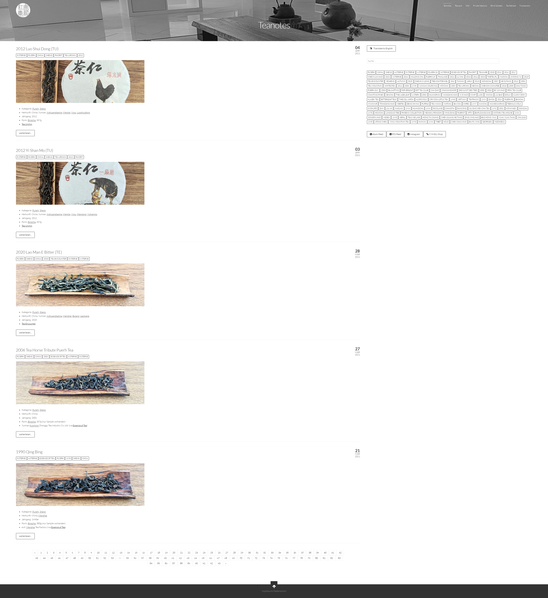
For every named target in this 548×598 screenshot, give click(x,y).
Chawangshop (449, 90)
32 (264, 552)
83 (339, 558)
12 (113, 552)
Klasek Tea (373, 99)
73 (263, 558)
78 (301, 558)
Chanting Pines (375, 95)
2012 (80, 55)
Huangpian (434, 95)
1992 (494, 108)
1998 (408, 108)
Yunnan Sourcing (428, 86)
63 (188, 558)
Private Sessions (480, 5)
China (40, 55)
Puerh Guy (373, 90)
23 (196, 552)
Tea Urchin (70, 55)
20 (174, 552)
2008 (407, 86)
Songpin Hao (374, 117)
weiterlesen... (25, 133)
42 (340, 552)
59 (157, 558)
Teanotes (447, 5)
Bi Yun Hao (499, 90)
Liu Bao (498, 95)
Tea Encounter (58, 259)
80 (316, 558)
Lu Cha (460, 77)
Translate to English (383, 48)
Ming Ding (449, 113)
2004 (489, 90)
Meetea (400, 104)
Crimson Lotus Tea (439, 99)
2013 (477, 81)
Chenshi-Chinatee (490, 86)
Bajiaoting (393, 90)
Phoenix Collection (412, 113)
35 (287, 552)
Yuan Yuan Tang (507, 117)
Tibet (438, 122)
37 (302, 552)
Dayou (491, 99)
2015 (526, 77)
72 (256, 558)
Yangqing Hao (450, 95)
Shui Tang (521, 86)
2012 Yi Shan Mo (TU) (34, 150)
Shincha (523, 108)
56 (135, 558)
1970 (370, 113)
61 (173, 558)
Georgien (487, 122)
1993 (413, 122)
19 (166, 552)
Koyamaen (511, 108)
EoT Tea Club (421, 90)
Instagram (415, 134)
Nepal (402, 117)
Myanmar (372, 104)
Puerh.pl (508, 99)
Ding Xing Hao (472, 117)
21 (181, 552)
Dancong (462, 108)
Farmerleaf (407, 90)
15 (136, 552)
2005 (511, 86)
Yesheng (390, 81)
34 (279, 552)
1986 (517, 113)
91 (204, 563)
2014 (475, 77)
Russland (438, 108)
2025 (410, 81)
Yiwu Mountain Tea (399, 122)
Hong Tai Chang (431, 117)
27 (226, 552)
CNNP (473, 95)
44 (44, 558)
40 (325, 552)
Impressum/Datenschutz (274, 591)
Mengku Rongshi (433, 113)
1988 (431, 122)
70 (241, 558)
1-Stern (415, 95)
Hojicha (379, 113)
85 (158, 563)
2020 (46, 259)
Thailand (442, 77)
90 (196, 563)
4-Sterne (72, 356)
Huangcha (418, 108)
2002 (424, 95)
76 (286, 558)
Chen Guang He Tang (451, 117)
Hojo (446, 122)
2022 (387, 77)
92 (211, 563)
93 (219, 563)
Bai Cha (457, 104)
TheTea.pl (492, 77)
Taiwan (460, 81)
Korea (466, 104)
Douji (508, 95)
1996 (428, 108)
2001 (501, 108)
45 (52, 558)
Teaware (458, 5)
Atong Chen (381, 122)
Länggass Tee (392, 113)
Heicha (475, 86)
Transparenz (524, 5)
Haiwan (422, 122)
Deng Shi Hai (413, 104)
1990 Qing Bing (29, 451)
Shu (452, 81)
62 (180, 558)
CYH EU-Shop (436, 134)
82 (331, 558)
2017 (513, 72)
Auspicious (421, 99)
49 (82, 558)
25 (211, 552)
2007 (496, 81)
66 (210, 558)
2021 (452, 77)
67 (218, 558)
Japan (469, 81)
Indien (386, 117)
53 (112, 558)
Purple (425, 104)
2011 (400, 86)
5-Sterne (21, 55)
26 (219, 552)
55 (127, 558)
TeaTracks (474, 99)
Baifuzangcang (483, 113)
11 (105, 552)
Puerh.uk (430, 77)
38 (310, 552)
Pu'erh (31, 55)
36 (295, 552)
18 (158, 552)
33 (272, 552)
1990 (68, 458)
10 (98, 552)
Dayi (382, 108)
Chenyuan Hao (375, 77)
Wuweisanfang (497, 104)
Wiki (468, 5)
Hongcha (486, 81)
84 (151, 563)
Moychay (444, 86)
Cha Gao (521, 117)
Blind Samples (496, 5)
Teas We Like (414, 117)
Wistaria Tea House (502, 113)
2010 (504, 86)
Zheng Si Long (422, 81)
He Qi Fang (506, 81)
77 (294, 558)
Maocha (504, 77)
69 (233, 558)
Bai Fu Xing (474, 122)
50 (89, 558)
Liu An (389, 108)
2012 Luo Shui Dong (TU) (37, 48)
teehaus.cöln (514, 104)
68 (225, 558)
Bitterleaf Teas (389, 99)
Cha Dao (435, 90)
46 (59, 558)
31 (257, 552)
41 (332, 552)
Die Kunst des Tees (468, 90)
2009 (453, 86)
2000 (482, 90)
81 (324, 558)
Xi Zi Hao (464, 95)
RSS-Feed (396, 134)
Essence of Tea (58, 356)
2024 (468, 77)
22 (189, 552)
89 (189, 563)
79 (309, 558)
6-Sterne (84, 259)
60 (165, 558)
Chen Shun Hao (459, 122)
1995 (394, 117)
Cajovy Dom (519, 95)
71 (248, 558)
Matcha (447, 104)
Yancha (489, 95)
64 (195, 558)
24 (204, 552)
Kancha (483, 104)
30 (249, 552)
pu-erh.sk (433, 72)
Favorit (58, 55)
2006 (46, 356)
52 (104, 558)
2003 (383, 90)
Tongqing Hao (387, 104)
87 (173, 563)
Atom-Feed (377, 134)
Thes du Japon (406, 99)
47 (67, 558)
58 (150, 558)
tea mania (436, 104)
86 (166, 563)
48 (74, 558)
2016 (506, 72)
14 (128, 552)
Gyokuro (372, 108)
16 (143, 552)
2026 (499, 99)
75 (278, 558)
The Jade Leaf (402, 95)
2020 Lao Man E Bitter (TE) (39, 252)
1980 (453, 99)
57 (142, 558)
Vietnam (462, 99)
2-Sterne (396, 77)
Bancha (519, 99)
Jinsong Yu (515, 77)
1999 (483, 99)
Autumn (401, 81)
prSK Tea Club (514, 90)
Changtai (450, 108)
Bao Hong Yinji (488, 117)
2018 (406, 77)
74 (271, 558)
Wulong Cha (417, 77)
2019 (499, 72)
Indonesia (500, 122)
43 (36, 558)
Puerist (461, 113)
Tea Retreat (511, 5)
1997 (474, 104)
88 (181, 563)
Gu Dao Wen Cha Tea (479, 108)
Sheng (49, 55)
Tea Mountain (375, 86)
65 (203, 558)
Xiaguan (399, 108)
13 (121, 552)
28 (234, 552)
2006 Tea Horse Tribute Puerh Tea (44, 350)
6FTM (470, 113)
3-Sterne (444, 72)
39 (317, 552)
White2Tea (389, 86)
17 (151, 552)
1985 (370, 122)
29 (242, 552)
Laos (480, 95)
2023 (482, 77)
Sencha (389, 95)
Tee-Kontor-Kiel (440, 81)
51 (97, 558)
